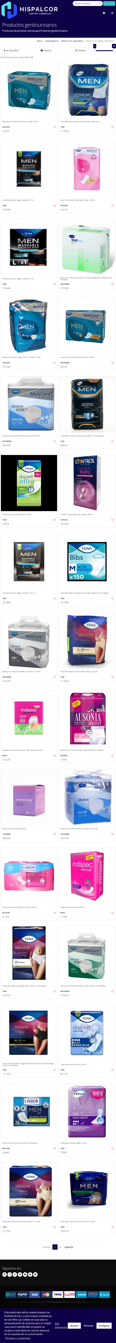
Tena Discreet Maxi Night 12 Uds (73, 1143)
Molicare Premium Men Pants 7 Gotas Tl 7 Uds (21, 357)
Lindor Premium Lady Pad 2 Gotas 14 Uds (77, 200)
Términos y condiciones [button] (17, 1338)
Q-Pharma (6, 834)
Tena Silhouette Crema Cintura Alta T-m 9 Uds (21, 1221)
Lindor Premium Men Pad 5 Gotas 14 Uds (77, 357)
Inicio (39, 41)
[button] (46, 50)
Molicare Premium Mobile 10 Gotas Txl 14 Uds (21, 671)
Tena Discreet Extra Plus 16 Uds (73, 1064)
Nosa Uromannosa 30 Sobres (14, 829)
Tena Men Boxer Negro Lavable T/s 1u (18, 200)
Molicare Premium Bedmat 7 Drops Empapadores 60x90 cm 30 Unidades (86, 279)
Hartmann (64, 284)
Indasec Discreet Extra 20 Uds (72, 907)
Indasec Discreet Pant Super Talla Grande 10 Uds (22, 750)
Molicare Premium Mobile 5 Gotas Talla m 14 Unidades (83, 986)
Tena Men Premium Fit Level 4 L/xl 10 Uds (77, 1221)
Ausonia (63, 756)
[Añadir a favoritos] (53, 127)
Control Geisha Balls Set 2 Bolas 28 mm (76, 514)
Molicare (6, 127)
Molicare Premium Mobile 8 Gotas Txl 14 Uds (21, 436)
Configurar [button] (104, 1325)
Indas (4, 756)
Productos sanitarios (72, 41)
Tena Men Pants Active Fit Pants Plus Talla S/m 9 (80, 121)
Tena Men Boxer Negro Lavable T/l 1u (18, 279)
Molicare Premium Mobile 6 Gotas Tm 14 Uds (79, 829)
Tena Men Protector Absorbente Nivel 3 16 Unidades (82, 436)
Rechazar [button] (88, 1325)
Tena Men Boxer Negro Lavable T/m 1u (18, 593)
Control (64, 520)
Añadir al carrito (30, 137)
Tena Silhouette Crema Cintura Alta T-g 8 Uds (78, 671)
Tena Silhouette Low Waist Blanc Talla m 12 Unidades (24, 986)
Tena (62, 127)
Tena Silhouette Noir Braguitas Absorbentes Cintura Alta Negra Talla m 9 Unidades (28, 1064)
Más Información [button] (61, 1325)
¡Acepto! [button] (74, 1325)
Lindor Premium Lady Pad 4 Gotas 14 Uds (19, 907)
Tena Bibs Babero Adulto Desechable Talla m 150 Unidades (84, 593)
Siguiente (68, 1247)
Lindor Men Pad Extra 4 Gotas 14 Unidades (19, 1143)
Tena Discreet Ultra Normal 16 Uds (16, 514)
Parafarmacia (51, 41)
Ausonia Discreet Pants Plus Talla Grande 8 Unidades (81, 750)
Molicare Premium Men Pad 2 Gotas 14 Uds (20, 121)
